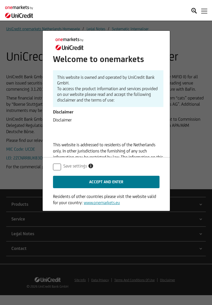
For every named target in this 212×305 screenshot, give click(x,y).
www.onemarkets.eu (102, 202)
